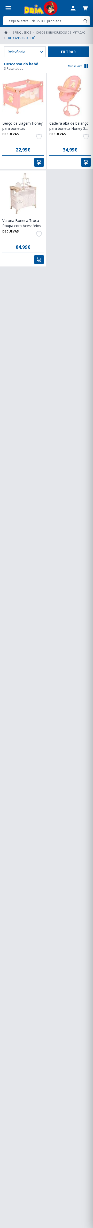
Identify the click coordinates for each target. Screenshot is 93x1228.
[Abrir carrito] (85, 8)
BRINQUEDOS (22, 32)
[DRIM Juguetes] (41, 8)
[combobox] (46, 20)
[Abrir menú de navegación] (8, 8)
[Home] (6, 32)
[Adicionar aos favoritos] (39, 136)
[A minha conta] (73, 8)
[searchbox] (42, 21)
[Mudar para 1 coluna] (86, 66)
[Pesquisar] (85, 21)
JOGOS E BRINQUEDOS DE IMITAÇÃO (61, 32)
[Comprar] (39, 162)
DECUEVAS (10, 134)
